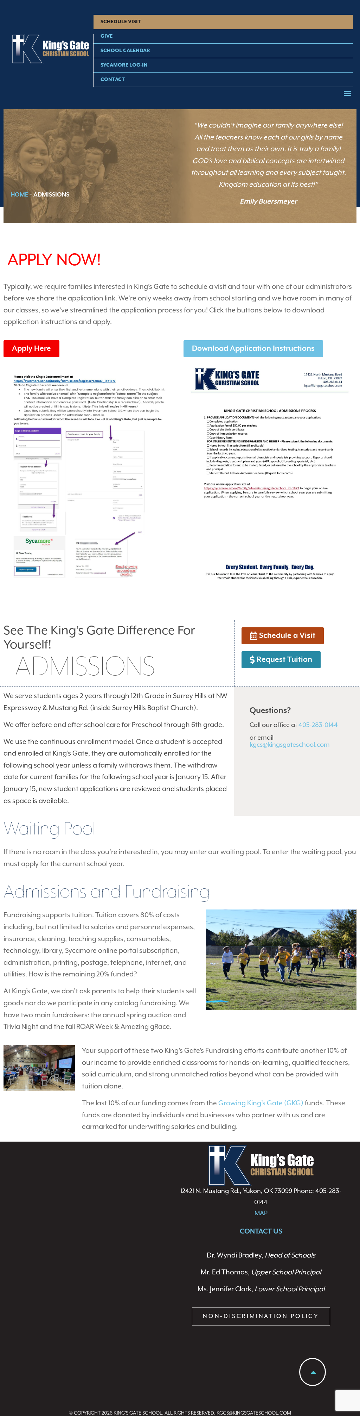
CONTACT (113, 79)
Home (19, 195)
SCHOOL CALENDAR (125, 51)
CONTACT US (261, 1232)
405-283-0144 (318, 725)
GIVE (106, 36)
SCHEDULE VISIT (121, 22)
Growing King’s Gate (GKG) (260, 1103)
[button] (347, 93)
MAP (261, 1213)
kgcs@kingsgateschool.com (290, 745)
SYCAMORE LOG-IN (124, 65)
